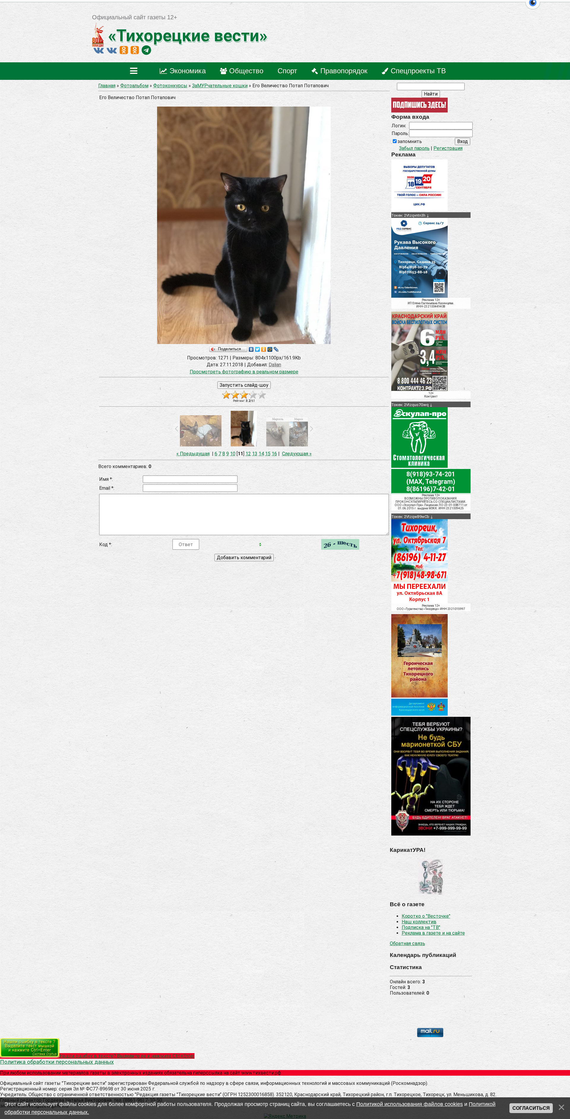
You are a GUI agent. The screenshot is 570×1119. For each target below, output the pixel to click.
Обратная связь (407, 943)
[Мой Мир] (270, 349)
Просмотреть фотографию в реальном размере (244, 372)
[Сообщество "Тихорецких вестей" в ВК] (111, 50)
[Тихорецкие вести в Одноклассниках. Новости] (123, 50)
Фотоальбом (134, 85)
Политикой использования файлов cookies (409, 1104)
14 (261, 454)
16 (274, 454)
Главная (106, 85)
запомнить (410, 141)
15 (267, 454)
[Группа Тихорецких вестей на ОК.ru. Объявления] (134, 50)
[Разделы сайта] (135, 71)
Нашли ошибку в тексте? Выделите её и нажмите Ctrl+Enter (126, 1056)
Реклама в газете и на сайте (433, 933)
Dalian (275, 364)
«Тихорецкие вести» (185, 35)
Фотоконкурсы (170, 85)
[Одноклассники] (264, 349)
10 (232, 454)
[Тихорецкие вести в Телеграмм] (146, 50)
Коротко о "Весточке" (426, 916)
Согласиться (531, 1108)
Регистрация (448, 148)
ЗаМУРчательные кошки (220, 85)
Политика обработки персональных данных (57, 1062)
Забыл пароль (414, 148)
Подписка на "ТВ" (421, 927)
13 (254, 454)
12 (248, 454)
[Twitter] (257, 349)
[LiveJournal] (276, 349)
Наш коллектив (419, 922)
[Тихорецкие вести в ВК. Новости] (98, 50)
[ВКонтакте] (251, 349)
